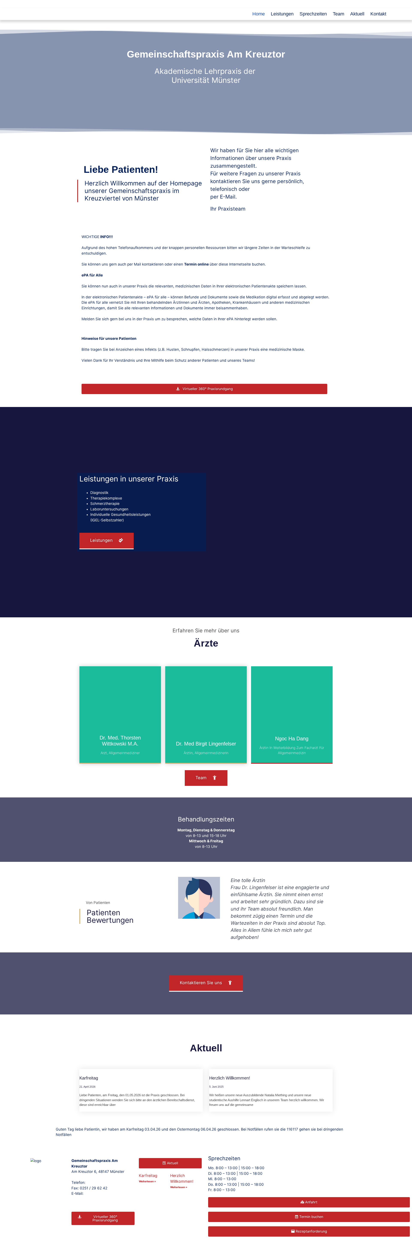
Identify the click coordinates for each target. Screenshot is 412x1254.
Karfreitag (88, 1078)
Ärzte (206, 643)
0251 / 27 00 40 (100, 1182)
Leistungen (282, 14)
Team (338, 14)
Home (258, 14)
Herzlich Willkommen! (229, 1078)
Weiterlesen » (147, 1181)
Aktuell (357, 14)
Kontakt (378, 14)
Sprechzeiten (313, 14)
